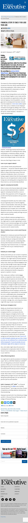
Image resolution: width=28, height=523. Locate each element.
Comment (3, 434)
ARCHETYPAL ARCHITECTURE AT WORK (10, 409)
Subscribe (17, 489)
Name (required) (4, 416)
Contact (17, 494)
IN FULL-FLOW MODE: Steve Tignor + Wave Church (14, 411)
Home (2, 487)
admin (8, 28)
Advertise (17, 487)
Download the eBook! (6, 148)
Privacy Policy (3, 517)
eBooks (2, 491)
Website (2, 428)
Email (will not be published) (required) (9, 422)
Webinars (17, 491)
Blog (2, 496)
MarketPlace (4, 494)
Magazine (3, 489)
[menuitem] (3, 499)
